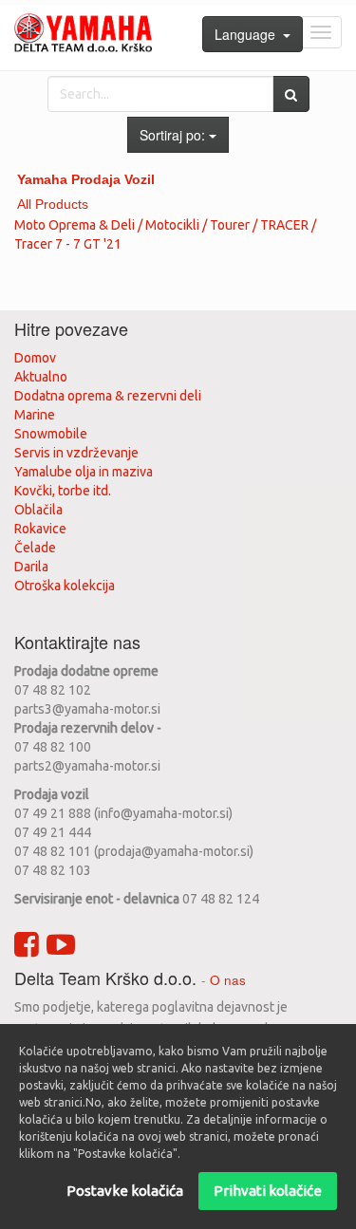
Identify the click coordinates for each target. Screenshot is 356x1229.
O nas (228, 980)
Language (249, 34)
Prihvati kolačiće (268, 1190)
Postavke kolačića (124, 1190)
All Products (52, 204)
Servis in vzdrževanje (76, 452)
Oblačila (38, 509)
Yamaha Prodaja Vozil (86, 179)
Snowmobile (50, 433)
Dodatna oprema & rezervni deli (107, 395)
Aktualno (40, 376)
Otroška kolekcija (64, 585)
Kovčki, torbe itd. (62, 490)
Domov (35, 357)
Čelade (35, 547)
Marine (34, 414)
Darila (31, 566)
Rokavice (40, 528)
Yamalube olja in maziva (83, 471)
